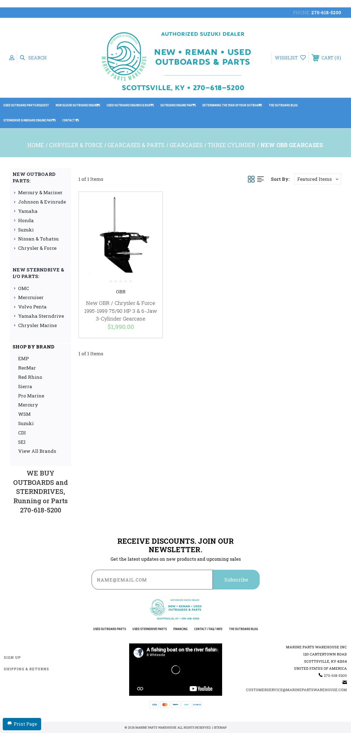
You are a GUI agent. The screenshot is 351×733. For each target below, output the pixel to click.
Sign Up (12, 657)
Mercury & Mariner (40, 192)
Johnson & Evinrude (42, 202)
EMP (23, 358)
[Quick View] (151, 202)
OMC (23, 288)
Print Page (25, 724)
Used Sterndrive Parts (149, 629)
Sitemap (220, 727)
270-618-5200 (326, 12)
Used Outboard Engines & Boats (130, 105)
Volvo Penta (32, 306)
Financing (180, 629)
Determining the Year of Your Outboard (232, 105)
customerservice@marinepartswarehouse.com (296, 689)
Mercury (28, 405)
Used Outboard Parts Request (26, 105)
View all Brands (37, 451)
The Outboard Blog (283, 105)
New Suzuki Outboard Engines (78, 105)
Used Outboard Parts (109, 629)
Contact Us (70, 120)
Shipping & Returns (26, 668)
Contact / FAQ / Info (208, 629)
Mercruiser (31, 297)
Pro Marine (31, 396)
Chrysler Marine (37, 325)
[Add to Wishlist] (151, 216)
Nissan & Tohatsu (38, 239)
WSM (24, 414)
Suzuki (26, 230)
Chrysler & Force (37, 248)
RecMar (27, 368)
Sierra (25, 386)
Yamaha (28, 211)
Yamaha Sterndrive (41, 316)
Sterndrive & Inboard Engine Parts (29, 120)
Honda (26, 220)
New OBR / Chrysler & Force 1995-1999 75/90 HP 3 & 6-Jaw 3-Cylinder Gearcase (120, 310)
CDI (22, 433)
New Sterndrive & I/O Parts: (38, 273)
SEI (22, 442)
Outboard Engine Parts (178, 105)
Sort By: (280, 179)
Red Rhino (30, 377)
